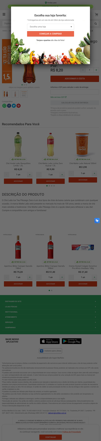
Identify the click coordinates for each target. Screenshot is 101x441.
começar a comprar (50, 34)
